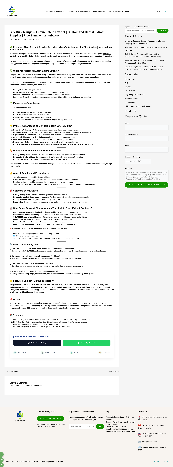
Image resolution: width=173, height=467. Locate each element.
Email (127, 146)
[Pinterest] (159, 11)
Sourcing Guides (131, 98)
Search (162, 31)
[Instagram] (164, 461)
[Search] (100, 426)
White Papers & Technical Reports (138, 106)
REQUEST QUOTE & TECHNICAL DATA (146, 185)
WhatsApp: (148, 447)
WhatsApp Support (88, 343)
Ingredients (60, 11)
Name (127, 123)
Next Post (114, 371)
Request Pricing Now (50, 418)
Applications (72, 11)
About (50, 11)
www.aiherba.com (31, 236)
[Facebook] (167, 461)
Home (45, 11)
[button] (54, 11)
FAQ (126, 83)
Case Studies (130, 79)
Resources (84, 11)
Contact (127, 11)
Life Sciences (130, 91)
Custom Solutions (114, 11)
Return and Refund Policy (116, 427)
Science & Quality (98, 11)
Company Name (132, 134)
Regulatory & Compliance (135, 95)
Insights (128, 87)
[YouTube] (161, 11)
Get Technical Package (39, 343)
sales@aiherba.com (149, 442)
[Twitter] (158, 11)
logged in (23, 385)
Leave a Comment (17, 39)
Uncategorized (130, 102)
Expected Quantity (132, 157)
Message (128, 168)
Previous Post (11, 371)
